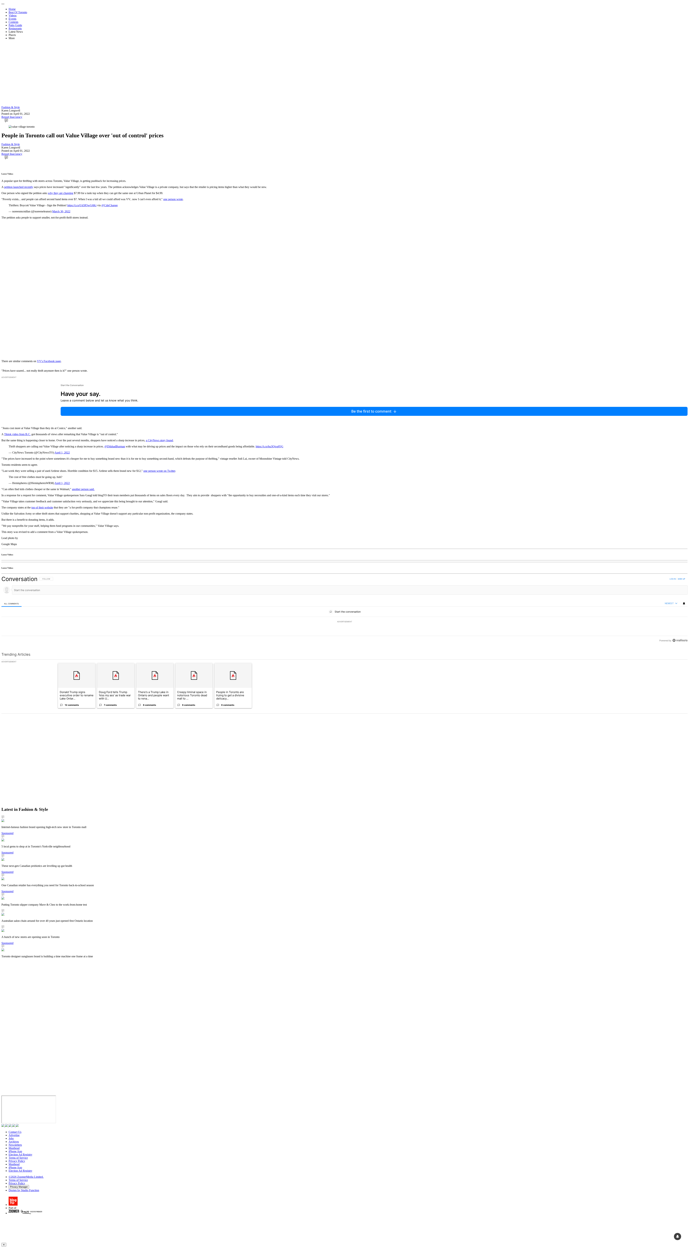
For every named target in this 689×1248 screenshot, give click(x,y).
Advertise (14, 1135)
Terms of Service (18, 1157)
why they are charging (60, 193)
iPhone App (15, 1151)
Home (12, 9)
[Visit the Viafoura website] (680, 640)
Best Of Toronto (18, 12)
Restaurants (15, 28)
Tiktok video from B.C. (17, 434)
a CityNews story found (159, 440)
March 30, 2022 (61, 211)
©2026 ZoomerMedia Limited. (26, 1176)
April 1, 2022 (62, 452)
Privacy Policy (17, 1161)
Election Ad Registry (20, 1154)
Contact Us (15, 1131)
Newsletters (15, 1144)
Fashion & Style (10, 107)
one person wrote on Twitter (159, 470)
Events (12, 18)
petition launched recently (18, 187)
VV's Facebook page (49, 361)
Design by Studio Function (24, 1190)
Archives (14, 1141)
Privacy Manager (19, 1187)
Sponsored (7, 833)
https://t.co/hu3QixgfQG (269, 446)
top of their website (42, 507)
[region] (344, 609)
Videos (13, 15)
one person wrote (173, 199)
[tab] (11, 603)
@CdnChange (109, 205)
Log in (673, 579)
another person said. (83, 489)
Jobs (11, 1138)
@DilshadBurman (114, 446)
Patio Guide (15, 25)
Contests (13, 22)
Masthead (14, 1148)
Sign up (681, 579)
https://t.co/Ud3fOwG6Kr (82, 205)
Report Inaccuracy (11, 116)
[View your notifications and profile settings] (684, 603)
